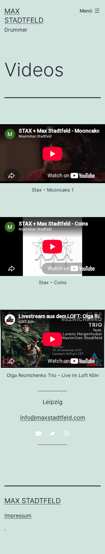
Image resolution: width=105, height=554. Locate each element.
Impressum (18, 516)
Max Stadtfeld (32, 501)
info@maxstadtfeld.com (52, 417)
